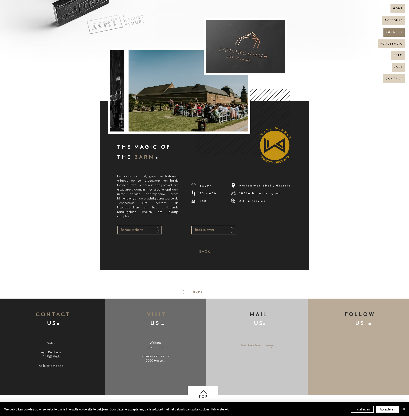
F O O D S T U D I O (391, 44)
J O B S (398, 67)
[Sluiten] (403, 409)
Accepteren (387, 409)
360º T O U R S (393, 20)
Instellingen (362, 409)
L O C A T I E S (394, 32)
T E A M (397, 55)
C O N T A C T (394, 79)
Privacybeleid (220, 409)
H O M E (397, 8)
